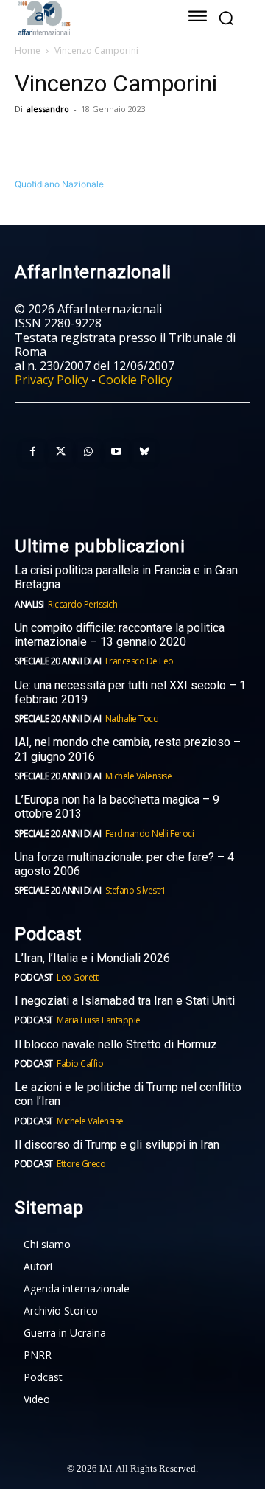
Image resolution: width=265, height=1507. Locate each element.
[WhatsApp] (97, 142)
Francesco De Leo (139, 661)
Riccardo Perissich (82, 604)
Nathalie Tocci (132, 718)
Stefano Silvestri (135, 890)
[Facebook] (29, 142)
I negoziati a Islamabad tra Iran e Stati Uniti (125, 1001)
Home (27, 50)
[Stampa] (198, 142)
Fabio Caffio (80, 1063)
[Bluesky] (144, 452)
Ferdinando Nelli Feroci (149, 833)
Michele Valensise (138, 776)
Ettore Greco (81, 1164)
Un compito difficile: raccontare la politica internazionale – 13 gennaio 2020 (120, 635)
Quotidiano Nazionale (59, 183)
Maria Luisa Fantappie (99, 1020)
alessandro (47, 108)
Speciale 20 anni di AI (58, 661)
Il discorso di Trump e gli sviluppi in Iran (117, 1145)
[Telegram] (131, 142)
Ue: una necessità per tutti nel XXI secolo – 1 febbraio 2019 (130, 692)
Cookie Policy (135, 380)
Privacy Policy (51, 380)
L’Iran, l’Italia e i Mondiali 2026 (92, 958)
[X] (63, 142)
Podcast (34, 977)
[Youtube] (116, 452)
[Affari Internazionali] (86, 18)
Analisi (29, 604)
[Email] (165, 142)
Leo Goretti (78, 977)
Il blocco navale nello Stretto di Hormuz (116, 1044)
